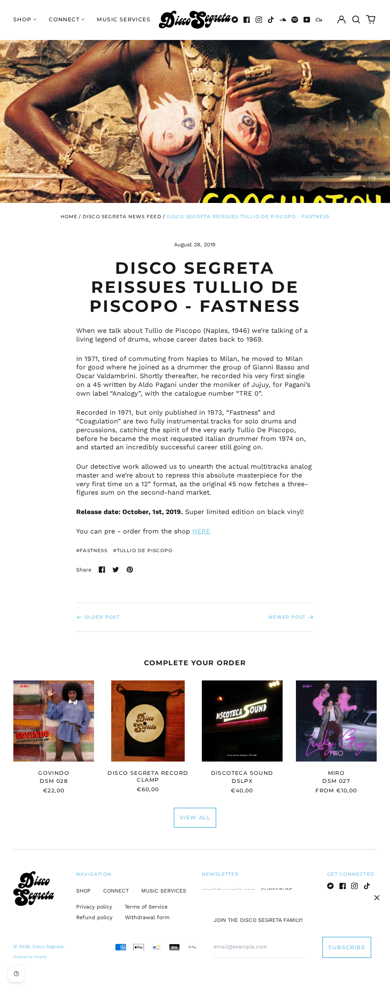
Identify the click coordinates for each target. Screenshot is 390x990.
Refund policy (94, 917)
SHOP (83, 891)
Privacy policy (94, 907)
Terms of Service (146, 907)
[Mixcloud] (318, 19)
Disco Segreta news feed (122, 216)
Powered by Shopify (30, 957)
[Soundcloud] (283, 19)
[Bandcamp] (235, 19)
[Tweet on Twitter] (115, 569)
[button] (356, 20)
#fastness (91, 550)
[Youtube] (307, 19)
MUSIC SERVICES (123, 19)
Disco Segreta (48, 946)
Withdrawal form (147, 917)
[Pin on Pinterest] (129, 569)
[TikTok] (270, 19)
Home (69, 216)
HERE (201, 531)
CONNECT (116, 891)
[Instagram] (259, 19)
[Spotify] (294, 19)
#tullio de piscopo (143, 550)
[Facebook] (246, 19)
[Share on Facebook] (102, 569)
